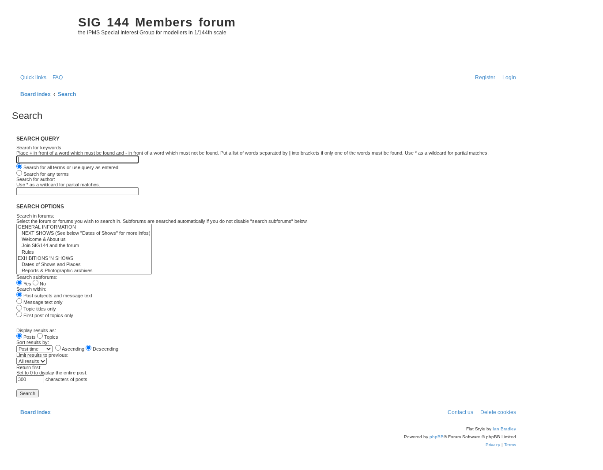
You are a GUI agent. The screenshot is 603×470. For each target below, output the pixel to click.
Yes (26, 283)
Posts (29, 337)
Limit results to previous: (42, 355)
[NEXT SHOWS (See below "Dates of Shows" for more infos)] (84, 233)
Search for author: (35, 179)
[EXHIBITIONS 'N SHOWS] (84, 258)
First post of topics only (47, 315)
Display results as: (36, 330)
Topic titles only (39, 308)
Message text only (42, 302)
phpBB (437, 436)
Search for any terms (45, 174)
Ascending (72, 349)
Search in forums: (35, 215)
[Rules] (84, 252)
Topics (50, 337)
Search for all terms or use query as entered (70, 167)
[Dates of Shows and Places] (84, 265)
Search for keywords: (39, 147)
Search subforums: (36, 277)
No (42, 283)
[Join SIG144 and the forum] (84, 246)
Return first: (28, 367)
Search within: (31, 289)
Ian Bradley (504, 428)
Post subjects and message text (57, 295)
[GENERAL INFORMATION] (84, 227)
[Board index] (43, 38)
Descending (104, 349)
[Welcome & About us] (84, 240)
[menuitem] (56, 78)
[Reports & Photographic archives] (84, 271)
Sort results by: (32, 342)
